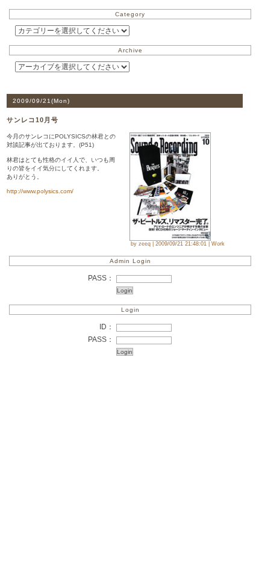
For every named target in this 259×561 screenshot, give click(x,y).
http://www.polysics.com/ (40, 191)
